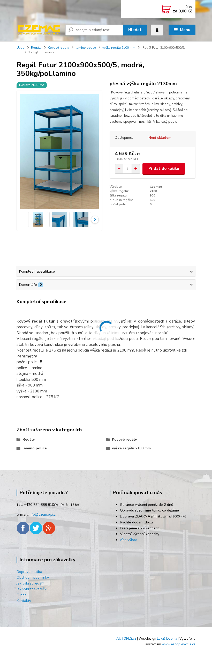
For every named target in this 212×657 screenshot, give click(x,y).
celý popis (169, 121)
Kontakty (24, 600)
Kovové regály (58, 48)
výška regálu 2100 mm (118, 48)
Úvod (21, 48)
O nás (21, 595)
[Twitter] (36, 527)
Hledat (135, 29)
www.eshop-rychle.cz (178, 644)
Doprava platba (29, 571)
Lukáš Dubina (167, 638)
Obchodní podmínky (33, 577)
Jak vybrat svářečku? (33, 589)
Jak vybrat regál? (30, 583)
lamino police (85, 48)
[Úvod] (39, 30)
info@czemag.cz (42, 514)
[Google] (49, 527)
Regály (36, 48)
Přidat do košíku (163, 168)
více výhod (128, 539)
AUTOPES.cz (126, 638)
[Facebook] (23, 527)
